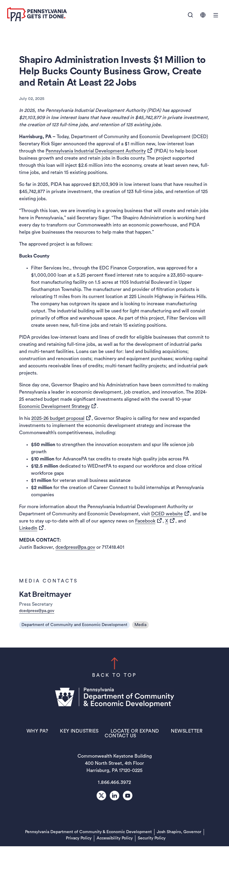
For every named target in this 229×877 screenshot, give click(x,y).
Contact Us (120, 735)
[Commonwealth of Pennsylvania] (37, 19)
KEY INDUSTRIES (79, 731)
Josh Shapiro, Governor (179, 832)
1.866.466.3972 (114, 782)
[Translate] (203, 15)
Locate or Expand (135, 731)
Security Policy (151, 838)
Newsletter (186, 731)
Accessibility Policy (115, 838)
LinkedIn (31, 528)
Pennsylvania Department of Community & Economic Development (88, 832)
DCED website (170, 513)
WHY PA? (37, 731)
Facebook (149, 520)
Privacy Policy (79, 838)
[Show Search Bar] (190, 15)
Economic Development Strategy (58, 406)
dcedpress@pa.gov (75, 547)
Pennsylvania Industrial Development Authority (99, 150)
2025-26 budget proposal (61, 418)
